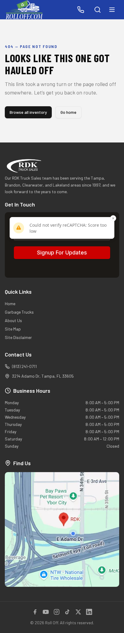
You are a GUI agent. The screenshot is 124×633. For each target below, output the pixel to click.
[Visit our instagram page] (57, 612)
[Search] (97, 9)
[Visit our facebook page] (35, 612)
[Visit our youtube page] (46, 612)
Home (10, 303)
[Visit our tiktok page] (67, 612)
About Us (13, 320)
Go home (68, 112)
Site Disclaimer (18, 337)
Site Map (13, 328)
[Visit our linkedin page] (89, 612)
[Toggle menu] (112, 9)
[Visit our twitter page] (78, 612)
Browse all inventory (28, 112)
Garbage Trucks (19, 312)
